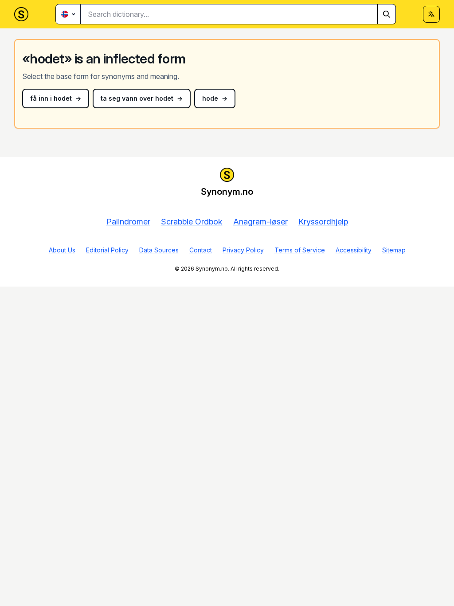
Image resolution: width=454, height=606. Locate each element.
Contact (200, 250)
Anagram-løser (260, 221)
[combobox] (238, 14)
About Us (62, 250)
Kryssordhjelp (323, 221)
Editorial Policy (107, 250)
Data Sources (159, 250)
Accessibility (354, 250)
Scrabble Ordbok (192, 221)
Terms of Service (299, 250)
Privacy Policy (243, 250)
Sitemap (394, 250)
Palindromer (128, 221)
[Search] (386, 14)
